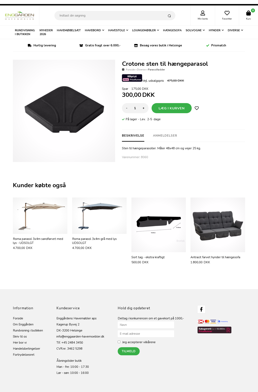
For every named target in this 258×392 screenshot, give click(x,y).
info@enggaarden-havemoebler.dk (80, 337)
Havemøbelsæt (69, 30)
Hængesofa (172, 30)
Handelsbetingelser (26, 349)
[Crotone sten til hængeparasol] (64, 111)
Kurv (248, 18)
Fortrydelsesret (23, 355)
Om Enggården (23, 324)
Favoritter (227, 18)
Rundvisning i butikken (25, 32)
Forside (130, 69)
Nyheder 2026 (46, 32)
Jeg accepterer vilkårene (139, 342)
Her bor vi (20, 343)
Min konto (203, 18)
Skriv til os (20, 337)
